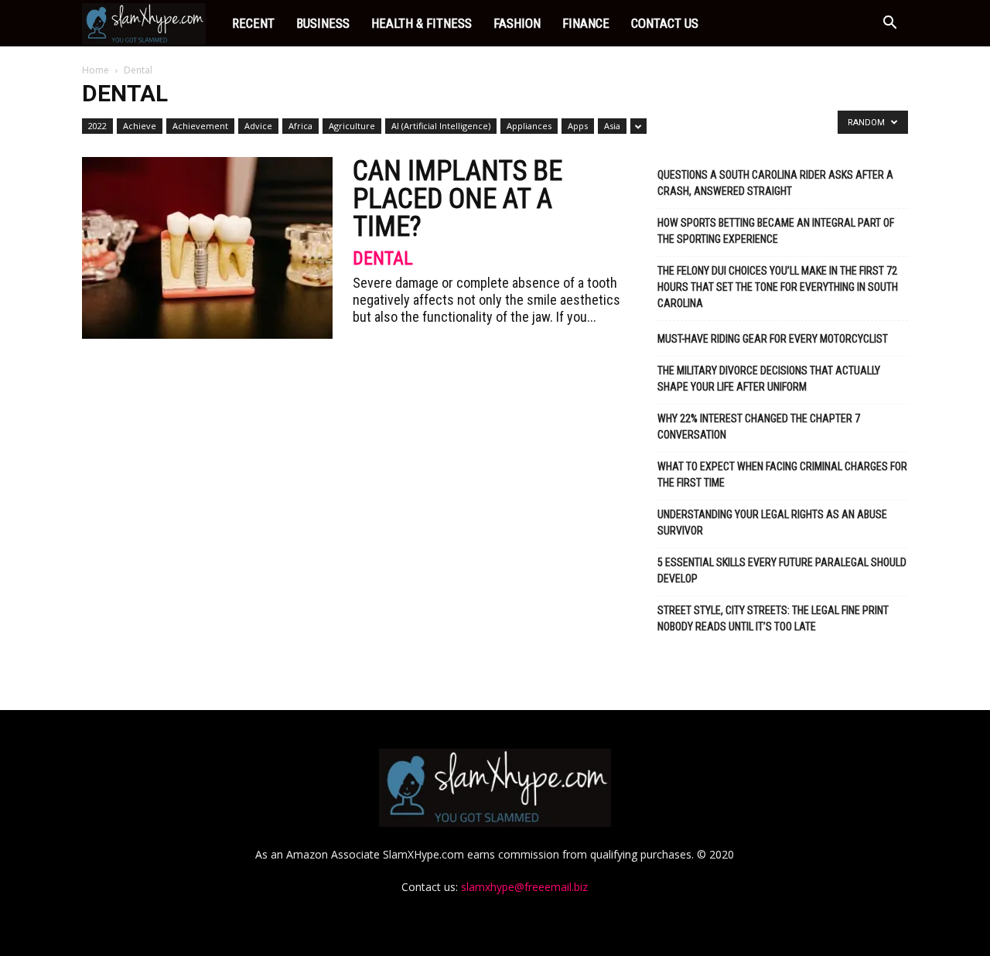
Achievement (200, 125)
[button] (889, 24)
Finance (585, 23)
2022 (97, 125)
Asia (612, 125)
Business (323, 23)
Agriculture (352, 125)
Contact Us (664, 23)
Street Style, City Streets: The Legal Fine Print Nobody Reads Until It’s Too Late (773, 618)
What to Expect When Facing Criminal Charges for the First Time (782, 474)
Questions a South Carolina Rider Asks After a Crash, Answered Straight (775, 183)
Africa (300, 125)
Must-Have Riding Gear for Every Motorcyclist (772, 339)
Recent (253, 23)
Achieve (139, 125)
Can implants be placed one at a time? (457, 199)
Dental (383, 258)
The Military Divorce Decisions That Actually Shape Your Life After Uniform (768, 378)
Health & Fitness (421, 23)
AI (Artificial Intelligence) (440, 125)
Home (95, 70)
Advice (258, 125)
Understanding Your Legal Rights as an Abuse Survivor (772, 522)
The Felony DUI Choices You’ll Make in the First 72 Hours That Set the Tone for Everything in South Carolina (777, 287)
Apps (578, 125)
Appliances (529, 125)
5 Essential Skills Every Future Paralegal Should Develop (781, 570)
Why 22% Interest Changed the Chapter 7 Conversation (758, 426)
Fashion (517, 23)
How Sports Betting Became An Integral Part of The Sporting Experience (775, 231)
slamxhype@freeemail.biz (524, 886)
